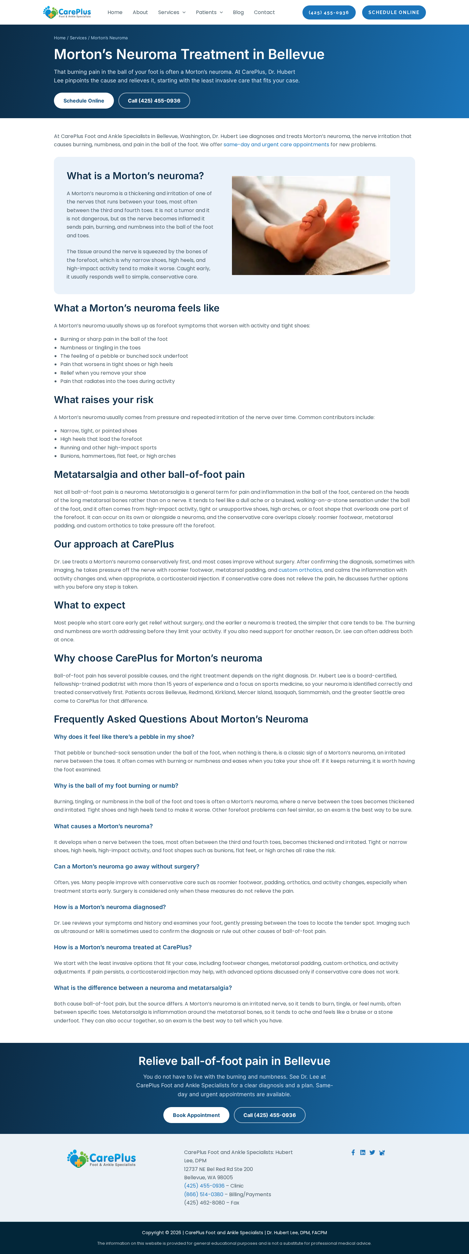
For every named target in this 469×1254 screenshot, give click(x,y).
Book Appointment (196, 1115)
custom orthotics (300, 570)
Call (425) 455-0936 (154, 100)
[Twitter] (372, 1152)
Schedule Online (83, 100)
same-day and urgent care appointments (276, 144)
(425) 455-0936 (204, 1185)
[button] (182, 12)
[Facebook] (353, 1152)
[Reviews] (382, 1152)
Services (78, 37)
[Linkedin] (363, 1152)
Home (60, 37)
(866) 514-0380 (203, 1194)
